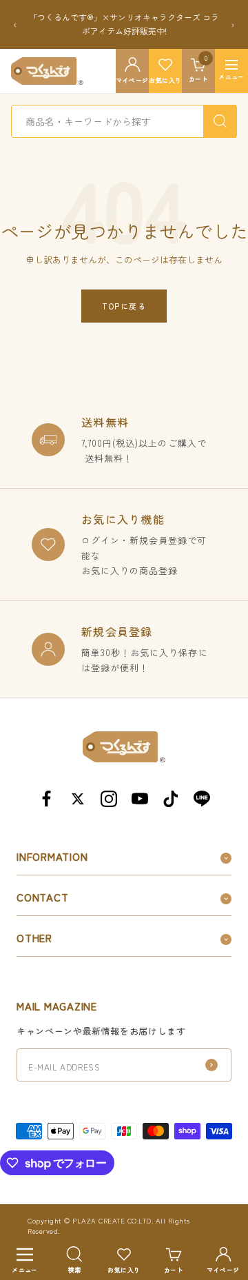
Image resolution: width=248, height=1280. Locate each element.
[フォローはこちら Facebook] (46, 798)
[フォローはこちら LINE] (201, 798)
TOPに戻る (124, 306)
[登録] (211, 1065)
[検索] (219, 121)
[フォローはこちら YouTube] (139, 798)
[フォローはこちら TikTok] (170, 798)
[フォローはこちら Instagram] (108, 798)
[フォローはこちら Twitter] (77, 798)
